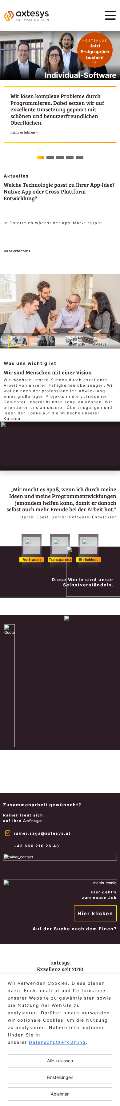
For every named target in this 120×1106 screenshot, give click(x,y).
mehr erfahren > (17, 250)
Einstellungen (60, 1077)
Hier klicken (95, 913)
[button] (40, 157)
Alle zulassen (60, 1060)
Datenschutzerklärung (57, 1042)
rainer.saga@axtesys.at (42, 833)
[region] (60, 1040)
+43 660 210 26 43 (36, 846)
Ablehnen (60, 1093)
